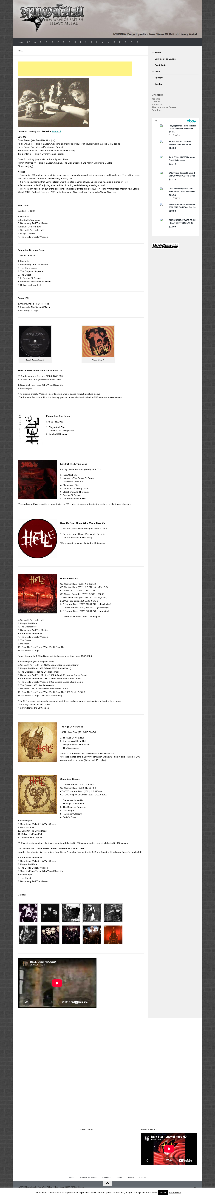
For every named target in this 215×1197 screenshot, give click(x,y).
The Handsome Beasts (164, 107)
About (158, 71)
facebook (56, 131)
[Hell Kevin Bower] (92, 913)
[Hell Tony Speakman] (71, 913)
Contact (159, 84)
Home (20, 42)
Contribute (160, 65)
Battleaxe (157, 104)
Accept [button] (163, 1192)
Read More (175, 1192)
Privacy (159, 77)
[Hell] (28, 913)
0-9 (28, 42)
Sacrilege (157, 110)
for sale (156, 99)
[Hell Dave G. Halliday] (113, 913)
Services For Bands (165, 59)
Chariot (156, 101)
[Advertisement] (75, 69)
